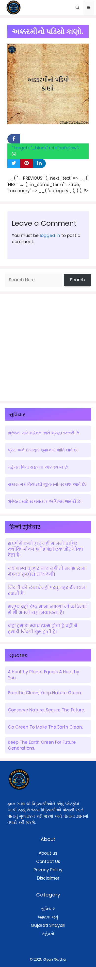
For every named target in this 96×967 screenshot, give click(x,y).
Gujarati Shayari (48, 925)
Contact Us (48, 861)
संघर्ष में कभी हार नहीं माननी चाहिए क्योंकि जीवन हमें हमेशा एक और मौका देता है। (45, 549)
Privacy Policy (48, 870)
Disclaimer (48, 878)
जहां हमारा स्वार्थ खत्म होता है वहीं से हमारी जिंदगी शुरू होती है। (42, 629)
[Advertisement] (48, 346)
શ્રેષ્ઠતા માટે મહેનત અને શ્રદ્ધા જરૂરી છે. (44, 433)
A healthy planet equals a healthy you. (43, 675)
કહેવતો (48, 934)
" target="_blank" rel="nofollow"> (46, 148)
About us (48, 853)
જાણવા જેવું (48, 917)
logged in (50, 235)
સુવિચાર (48, 909)
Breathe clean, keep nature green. (45, 693)
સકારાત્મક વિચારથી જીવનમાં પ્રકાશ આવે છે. (47, 484)
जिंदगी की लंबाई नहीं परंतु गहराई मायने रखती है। (46, 590)
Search (77, 280)
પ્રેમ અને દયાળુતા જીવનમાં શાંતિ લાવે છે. (43, 450)
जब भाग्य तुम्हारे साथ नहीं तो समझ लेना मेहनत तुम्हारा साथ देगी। (46, 571)
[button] (77, 7)
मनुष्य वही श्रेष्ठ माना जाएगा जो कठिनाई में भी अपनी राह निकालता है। (47, 609)
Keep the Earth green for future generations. (42, 745)
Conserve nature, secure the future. (46, 710)
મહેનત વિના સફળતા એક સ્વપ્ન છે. (38, 467)
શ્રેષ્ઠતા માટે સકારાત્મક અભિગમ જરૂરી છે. (44, 501)
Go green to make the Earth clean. (45, 727)
